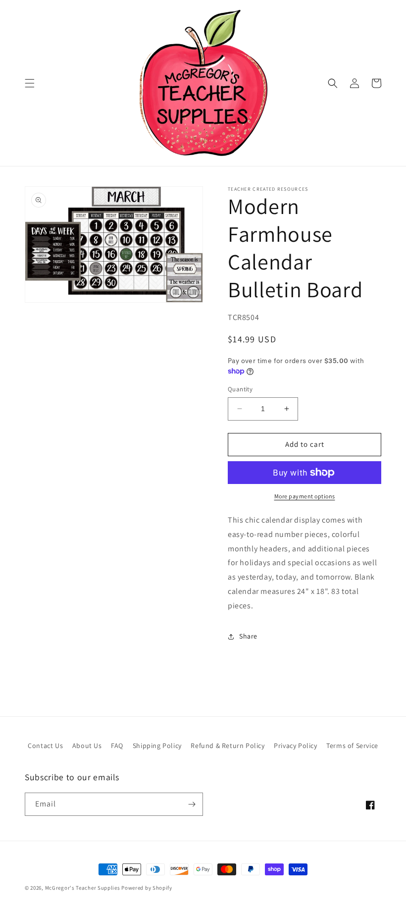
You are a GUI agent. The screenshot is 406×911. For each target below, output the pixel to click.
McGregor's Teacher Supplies (82, 887)
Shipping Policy (157, 745)
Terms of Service (352, 745)
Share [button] (248, 636)
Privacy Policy (295, 745)
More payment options (304, 496)
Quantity (240, 389)
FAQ (117, 745)
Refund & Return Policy (227, 745)
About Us (87, 745)
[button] (30, 83)
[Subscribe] (192, 804)
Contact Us (45, 745)
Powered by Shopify (146, 887)
